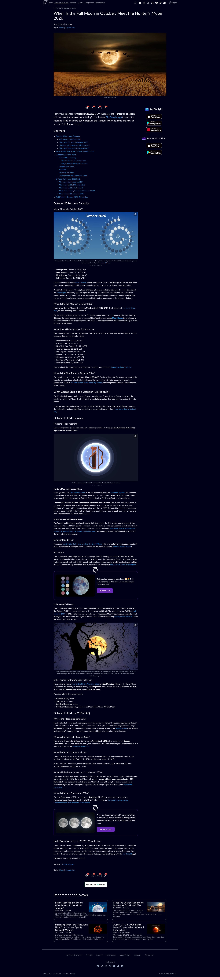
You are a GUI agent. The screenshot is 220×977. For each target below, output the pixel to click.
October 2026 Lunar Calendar (68, 136)
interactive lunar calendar (121, 367)
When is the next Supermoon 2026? (71, 194)
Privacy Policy (47, 973)
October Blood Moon (66, 167)
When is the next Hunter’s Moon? (71, 188)
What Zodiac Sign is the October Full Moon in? (75, 151)
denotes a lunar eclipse (122, 547)
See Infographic (105, 829)
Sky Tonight (61, 293)
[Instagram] (144, 3)
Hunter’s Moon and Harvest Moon (73, 161)
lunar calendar (80, 282)
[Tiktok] (161, 3)
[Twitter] (148, 3)
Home (56, 8)
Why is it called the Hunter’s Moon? (74, 164)
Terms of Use (57, 973)
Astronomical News (68, 8)
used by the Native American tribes (86, 684)
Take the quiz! (104, 591)
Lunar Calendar (105, 263)
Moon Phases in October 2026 (69, 139)
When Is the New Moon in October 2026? (74, 148)
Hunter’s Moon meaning (67, 158)
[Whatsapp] (105, 108)
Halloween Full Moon (66, 173)
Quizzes (99, 955)
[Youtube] (156, 3)
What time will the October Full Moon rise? (74, 145)
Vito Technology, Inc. (110, 97)
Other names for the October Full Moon (73, 176)
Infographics (111, 955)
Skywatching (70, 28)
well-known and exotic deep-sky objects (86, 383)
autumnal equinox (118, 493)
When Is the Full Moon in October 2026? (73, 142)
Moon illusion (121, 728)
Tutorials (89, 955)
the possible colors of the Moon (123, 565)
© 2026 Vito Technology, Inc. (168, 973)
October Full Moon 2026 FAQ (68, 179)
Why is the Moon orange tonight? (70, 182)
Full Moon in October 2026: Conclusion (72, 197)
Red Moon (62, 170)
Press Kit (65, 973)
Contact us (149, 955)
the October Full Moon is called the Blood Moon (82, 544)
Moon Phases (125, 955)
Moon (61, 28)
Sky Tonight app (114, 117)
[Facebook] (140, 3)
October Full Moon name (66, 155)
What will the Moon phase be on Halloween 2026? (77, 191)
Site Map (72, 973)
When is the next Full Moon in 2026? (72, 185)
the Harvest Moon (78, 493)
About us (137, 955)
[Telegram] (99, 108)
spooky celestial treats (123, 617)
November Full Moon (80, 746)
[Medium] (152, 3)
